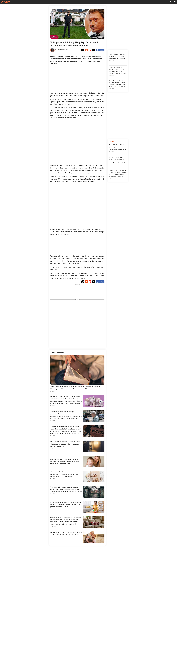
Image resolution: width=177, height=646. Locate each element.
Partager (102, 50)
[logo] (5, 2)
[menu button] (175, 2)
